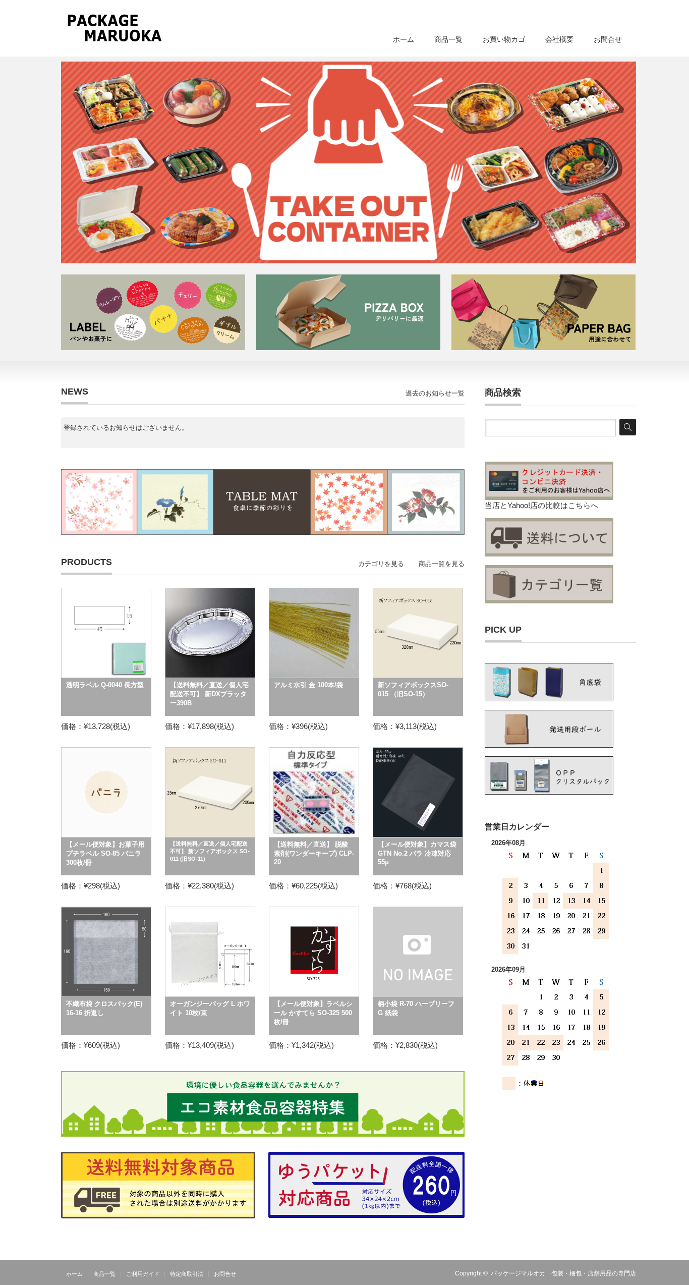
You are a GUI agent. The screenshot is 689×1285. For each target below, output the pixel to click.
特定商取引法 (186, 1274)
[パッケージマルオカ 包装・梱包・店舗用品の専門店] (114, 28)
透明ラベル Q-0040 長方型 (105, 685)
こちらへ (583, 505)
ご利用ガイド (142, 1274)
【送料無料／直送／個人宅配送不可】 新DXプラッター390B (209, 694)
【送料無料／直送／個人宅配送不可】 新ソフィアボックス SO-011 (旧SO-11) (210, 851)
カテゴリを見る (381, 564)
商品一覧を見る (442, 564)
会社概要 (559, 39)
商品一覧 (448, 39)
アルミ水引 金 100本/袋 (308, 685)
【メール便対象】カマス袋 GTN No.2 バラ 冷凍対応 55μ (417, 853)
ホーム (403, 39)
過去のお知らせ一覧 (435, 393)
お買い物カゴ (504, 39)
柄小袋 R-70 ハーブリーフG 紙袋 (416, 1008)
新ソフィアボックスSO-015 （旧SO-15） (413, 689)
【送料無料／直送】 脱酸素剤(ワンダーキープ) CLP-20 (314, 853)
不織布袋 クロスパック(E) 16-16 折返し (104, 1008)
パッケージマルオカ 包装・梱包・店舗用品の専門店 (563, 1273)
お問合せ (608, 39)
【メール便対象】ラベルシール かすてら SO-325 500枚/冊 (313, 1013)
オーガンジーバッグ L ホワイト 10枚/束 (210, 1008)
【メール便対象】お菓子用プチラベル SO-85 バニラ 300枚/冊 (105, 853)
